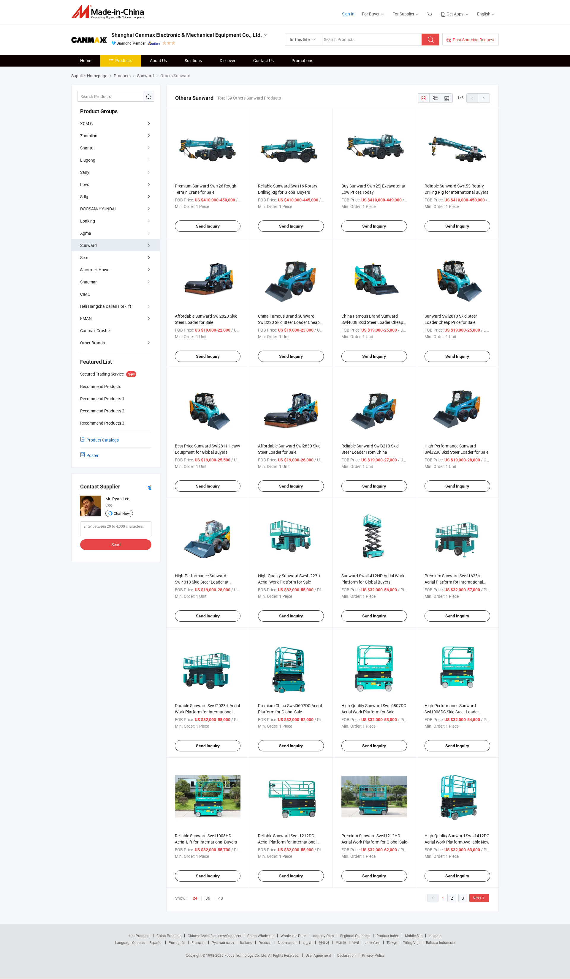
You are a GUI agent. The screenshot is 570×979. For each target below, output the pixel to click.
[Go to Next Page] (484, 98)
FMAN (86, 318)
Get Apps (455, 14)
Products (123, 60)
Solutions (193, 60)
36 (207, 898)
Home (85, 60)
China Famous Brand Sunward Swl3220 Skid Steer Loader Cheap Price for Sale (289, 322)
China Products (168, 935)
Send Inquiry (208, 226)
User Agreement (318, 955)
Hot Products (139, 935)
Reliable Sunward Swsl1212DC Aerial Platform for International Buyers (287, 842)
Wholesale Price (293, 935)
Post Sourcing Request (474, 39)
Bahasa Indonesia (440, 942)
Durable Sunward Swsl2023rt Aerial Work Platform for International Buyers (207, 712)
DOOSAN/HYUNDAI (98, 209)
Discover (227, 60)
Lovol (85, 184)
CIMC (85, 294)
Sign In (348, 14)
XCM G (86, 123)
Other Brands (92, 343)
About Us (158, 60)
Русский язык (223, 942)
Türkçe (392, 942)
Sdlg (84, 196)
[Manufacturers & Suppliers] (109, 12)
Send (116, 544)
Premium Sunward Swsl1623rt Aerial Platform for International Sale (454, 582)
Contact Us (263, 60)
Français (198, 942)
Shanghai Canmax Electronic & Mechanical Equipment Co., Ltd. (186, 35)
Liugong (87, 160)
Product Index (387, 935)
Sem (84, 257)
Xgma (85, 233)
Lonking (87, 221)
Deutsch (265, 942)
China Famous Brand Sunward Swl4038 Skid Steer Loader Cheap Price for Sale (372, 322)
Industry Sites (323, 935)
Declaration (346, 955)
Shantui (87, 148)
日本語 (340, 942)
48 (220, 898)
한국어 (324, 942)
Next (477, 898)
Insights (435, 935)
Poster (92, 455)
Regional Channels (355, 935)
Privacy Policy (373, 955)
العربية (307, 942)
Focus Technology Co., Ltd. (246, 955)
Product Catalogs (102, 440)
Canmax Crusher (95, 330)
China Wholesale (260, 935)
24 (195, 898)
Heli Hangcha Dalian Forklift (105, 306)
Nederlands (287, 942)
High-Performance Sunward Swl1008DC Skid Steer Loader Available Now (452, 712)
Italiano (246, 942)
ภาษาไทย (372, 942)
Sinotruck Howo (95, 269)
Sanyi (85, 172)
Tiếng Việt (411, 942)
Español (155, 942)
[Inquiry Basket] (430, 14)
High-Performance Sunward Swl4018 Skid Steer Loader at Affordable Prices (202, 582)
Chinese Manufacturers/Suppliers (214, 935)
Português (177, 942)
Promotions (302, 60)
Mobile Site (413, 935)
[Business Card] (149, 487)
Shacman (89, 282)
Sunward (88, 245)
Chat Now (122, 513)
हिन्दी (355, 942)
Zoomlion (88, 135)
